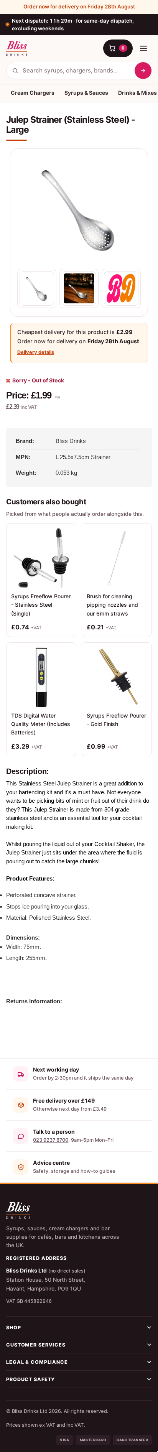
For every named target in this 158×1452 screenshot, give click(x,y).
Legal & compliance (37, 1362)
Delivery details (35, 352)
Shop (13, 1327)
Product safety (30, 1379)
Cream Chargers (32, 92)
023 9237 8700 (50, 1140)
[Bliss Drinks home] (16, 48)
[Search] (143, 70)
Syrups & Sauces (86, 92)
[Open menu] (143, 48)
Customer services (36, 1345)
